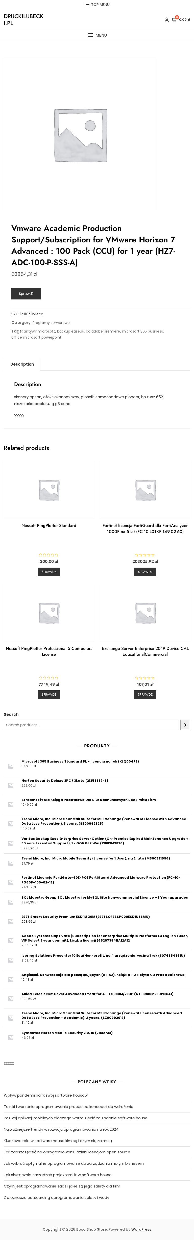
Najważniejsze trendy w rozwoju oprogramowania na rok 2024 (61, 1129)
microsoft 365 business (142, 331)
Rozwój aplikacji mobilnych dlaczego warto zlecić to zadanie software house (76, 1118)
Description (22, 364)
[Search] (185, 725)
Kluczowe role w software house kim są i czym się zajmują (58, 1140)
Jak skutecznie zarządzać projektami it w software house (58, 1174)
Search (11, 714)
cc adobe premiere (103, 331)
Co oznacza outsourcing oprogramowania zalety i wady (56, 1197)
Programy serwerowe (51, 322)
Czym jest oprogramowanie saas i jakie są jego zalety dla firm (62, 1186)
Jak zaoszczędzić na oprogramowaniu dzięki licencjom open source (67, 1152)
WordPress (141, 1229)
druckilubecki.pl (23, 19)
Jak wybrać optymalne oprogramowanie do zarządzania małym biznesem (74, 1163)
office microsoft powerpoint (36, 337)
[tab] (22, 364)
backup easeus (70, 331)
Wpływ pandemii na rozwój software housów (46, 1095)
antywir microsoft (39, 331)
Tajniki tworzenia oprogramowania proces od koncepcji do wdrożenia (68, 1106)
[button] (97, 35)
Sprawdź (26, 293)
